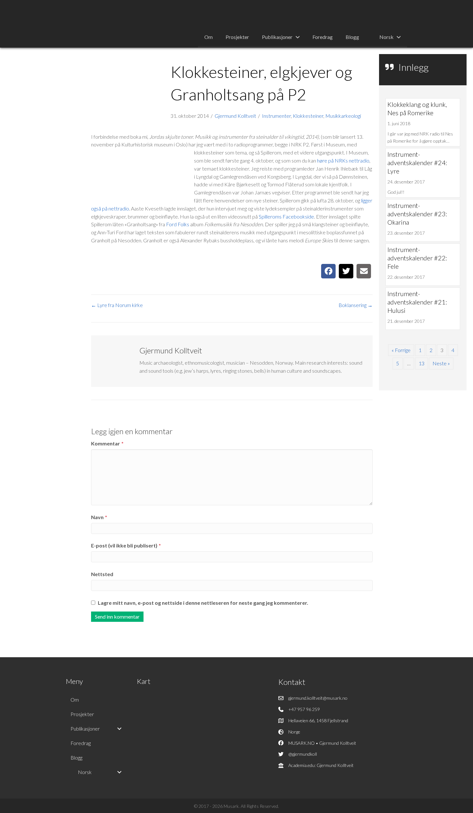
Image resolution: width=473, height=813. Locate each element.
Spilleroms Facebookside (286, 216)
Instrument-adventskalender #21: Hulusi (417, 302)
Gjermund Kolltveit (235, 116)
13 (421, 363)
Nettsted (102, 574)
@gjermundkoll (302, 754)
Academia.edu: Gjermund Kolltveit (321, 765)
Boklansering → (356, 305)
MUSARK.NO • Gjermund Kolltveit (322, 743)
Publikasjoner (85, 728)
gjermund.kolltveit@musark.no (318, 698)
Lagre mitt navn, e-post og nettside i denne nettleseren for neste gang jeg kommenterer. (203, 603)
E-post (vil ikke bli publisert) (126, 545)
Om (74, 699)
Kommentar (107, 443)
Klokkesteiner (308, 116)
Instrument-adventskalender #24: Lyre (417, 162)
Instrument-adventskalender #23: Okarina (417, 213)
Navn (99, 517)
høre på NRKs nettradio (343, 160)
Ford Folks (177, 224)
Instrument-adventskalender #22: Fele (417, 258)
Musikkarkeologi (343, 116)
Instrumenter (276, 116)
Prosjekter (82, 714)
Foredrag (80, 743)
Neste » (441, 363)
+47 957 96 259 (304, 709)
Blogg (76, 757)
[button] (119, 729)
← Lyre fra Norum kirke (117, 305)
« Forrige (401, 350)
